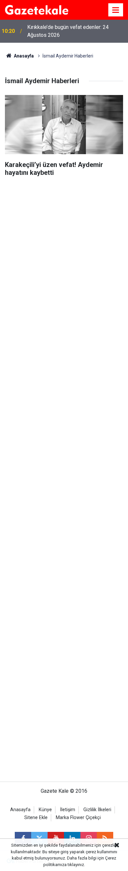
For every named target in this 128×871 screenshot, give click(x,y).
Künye (45, 809)
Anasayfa (23, 56)
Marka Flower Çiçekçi (78, 817)
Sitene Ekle (36, 817)
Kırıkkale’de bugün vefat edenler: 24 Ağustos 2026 (68, 31)
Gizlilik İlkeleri (97, 809)
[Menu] (116, 10)
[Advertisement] (64, 482)
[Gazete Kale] (36, 9)
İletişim (67, 809)
